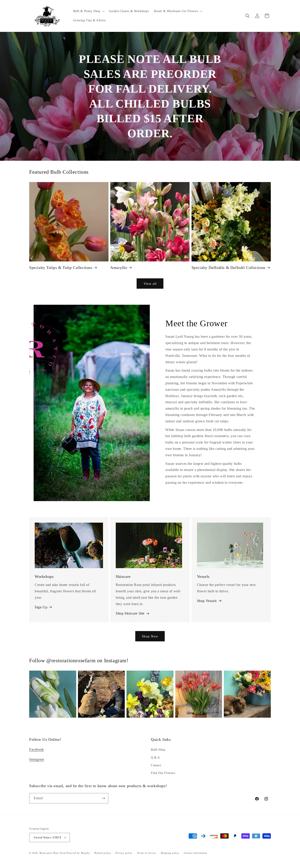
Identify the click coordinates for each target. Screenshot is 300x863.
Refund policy (102, 853)
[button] (88, 11)
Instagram (36, 759)
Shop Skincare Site (130, 613)
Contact (156, 765)
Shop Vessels (207, 601)
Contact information (195, 853)
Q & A (155, 757)
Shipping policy (170, 853)
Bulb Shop (158, 749)
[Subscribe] (103, 798)
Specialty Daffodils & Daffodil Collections (229, 267)
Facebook (36, 749)
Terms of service (146, 853)
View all (150, 283)
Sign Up (41, 607)
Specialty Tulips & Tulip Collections (60, 267)
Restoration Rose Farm (53, 853)
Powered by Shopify (78, 853)
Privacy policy (124, 853)
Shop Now (150, 636)
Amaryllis (118, 267)
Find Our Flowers (163, 773)
